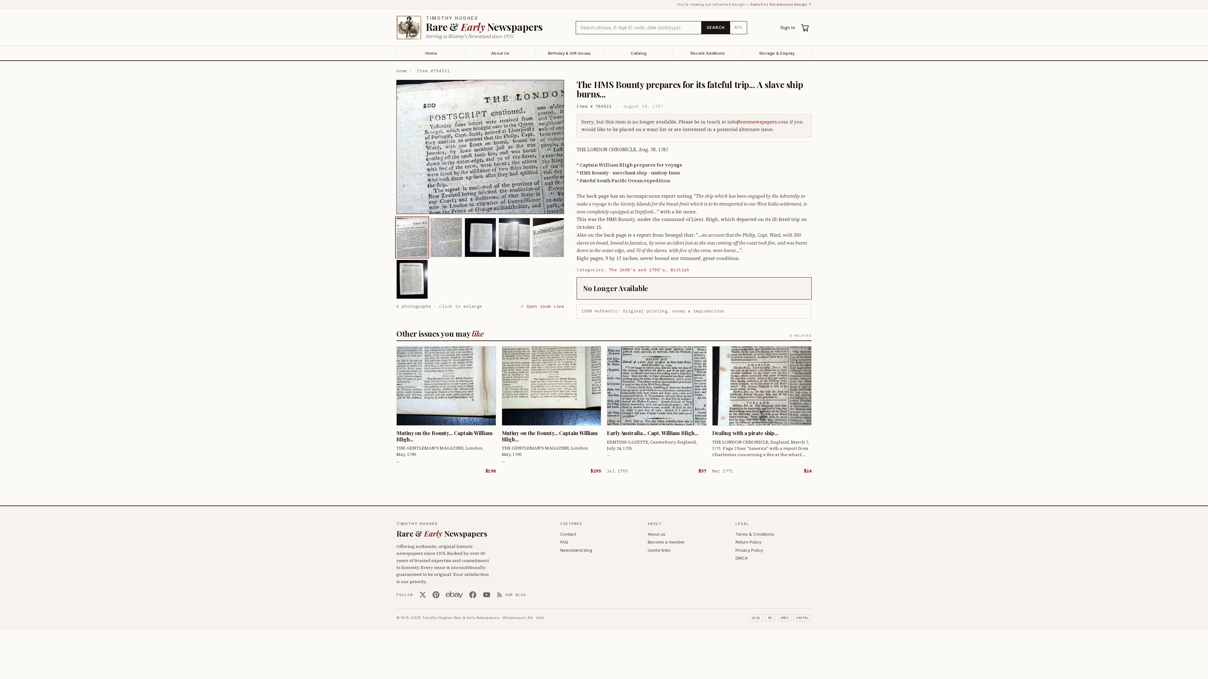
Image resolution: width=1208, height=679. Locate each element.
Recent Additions (708, 53)
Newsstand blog (576, 550)
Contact (568, 534)
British (680, 270)
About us (656, 534)
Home (431, 53)
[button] (480, 147)
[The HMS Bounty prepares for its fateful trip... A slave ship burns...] (412, 237)
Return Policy (748, 541)
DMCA (741, 557)
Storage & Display (777, 53)
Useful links (659, 550)
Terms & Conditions (754, 534)
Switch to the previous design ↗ (781, 4)
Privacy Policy (749, 550)
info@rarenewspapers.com (757, 122)
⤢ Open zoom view (542, 306)
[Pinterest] (436, 594)
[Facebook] (472, 594)
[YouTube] (487, 594)
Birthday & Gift (569, 53)
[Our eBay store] (454, 594)
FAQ (564, 541)
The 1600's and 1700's (637, 270)
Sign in (787, 27)
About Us (500, 53)
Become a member (666, 541)
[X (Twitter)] (422, 594)
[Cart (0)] (805, 27)
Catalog (639, 53)
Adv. (738, 27)
